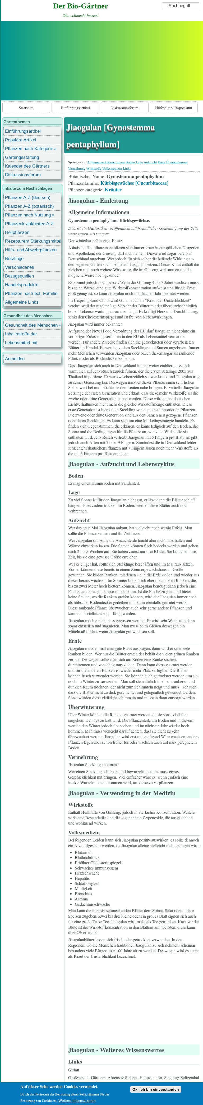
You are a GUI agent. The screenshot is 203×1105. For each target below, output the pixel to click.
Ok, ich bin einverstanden (155, 1089)
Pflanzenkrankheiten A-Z (29, 223)
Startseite (26, 107)
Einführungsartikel (75, 107)
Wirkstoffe (94, 168)
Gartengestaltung (22, 157)
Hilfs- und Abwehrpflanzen (31, 249)
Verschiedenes (19, 267)
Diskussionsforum (124, 107)
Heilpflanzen (17, 232)
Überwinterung (177, 162)
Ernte (161, 162)
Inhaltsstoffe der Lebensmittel (21, 334)
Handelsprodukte (21, 284)
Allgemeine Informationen (106, 162)
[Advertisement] (102, 61)
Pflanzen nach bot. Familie (31, 293)
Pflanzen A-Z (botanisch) (29, 206)
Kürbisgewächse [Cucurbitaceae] (134, 182)
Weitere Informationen (77, 1100)
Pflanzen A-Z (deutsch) (27, 197)
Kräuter (113, 189)
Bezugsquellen (19, 276)
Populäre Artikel (20, 139)
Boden (130, 162)
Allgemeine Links (22, 302)
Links (127, 168)
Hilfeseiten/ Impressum (173, 107)
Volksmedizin (112, 168)
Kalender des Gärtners (27, 166)
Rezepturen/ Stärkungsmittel (33, 241)
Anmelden (15, 358)
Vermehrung (77, 168)
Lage (139, 162)
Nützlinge (14, 258)
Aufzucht (150, 162)
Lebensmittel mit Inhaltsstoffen (21, 343)
